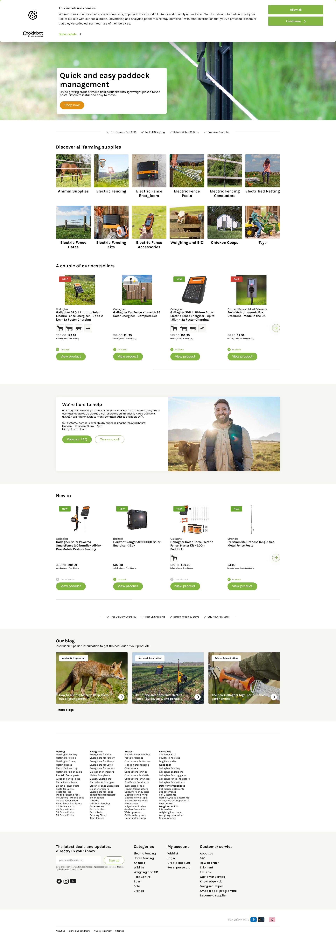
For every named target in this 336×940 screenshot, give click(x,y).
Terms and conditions (79, 931)
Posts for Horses (133, 757)
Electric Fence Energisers (104, 785)
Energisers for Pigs (100, 754)
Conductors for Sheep (137, 778)
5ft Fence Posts (65, 812)
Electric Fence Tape (135, 797)
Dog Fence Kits (167, 761)
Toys (137, 881)
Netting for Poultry (66, 754)
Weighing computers (171, 815)
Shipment (206, 867)
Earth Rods (96, 812)
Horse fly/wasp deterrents (174, 797)
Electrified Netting (66, 768)
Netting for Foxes (66, 757)
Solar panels (97, 797)
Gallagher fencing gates (172, 775)
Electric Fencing (145, 853)
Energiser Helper (211, 886)
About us (60, 931)
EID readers (165, 809)
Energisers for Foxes (101, 791)
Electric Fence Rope (135, 800)
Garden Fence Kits (135, 809)
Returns (205, 872)
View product (71, 356)
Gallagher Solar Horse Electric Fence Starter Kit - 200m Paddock (191, 545)
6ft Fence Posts (65, 815)
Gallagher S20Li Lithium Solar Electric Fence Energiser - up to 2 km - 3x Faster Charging (79, 316)
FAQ (203, 858)
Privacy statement (103, 931)
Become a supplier (213, 895)
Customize (293, 21)
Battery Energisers (100, 778)
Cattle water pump (135, 815)
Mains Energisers (100, 775)
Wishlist (172, 853)
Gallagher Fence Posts (172, 782)
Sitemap (119, 931)
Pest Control (166, 803)
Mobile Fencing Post (68, 794)
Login (171, 858)
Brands (139, 891)
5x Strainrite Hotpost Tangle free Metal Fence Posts (251, 543)
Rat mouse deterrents (172, 788)
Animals (139, 863)
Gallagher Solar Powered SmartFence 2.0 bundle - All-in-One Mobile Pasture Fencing (78, 545)
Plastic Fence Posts (67, 800)
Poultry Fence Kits (169, 757)
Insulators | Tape (134, 785)
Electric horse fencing (137, 754)
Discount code (167, 818)
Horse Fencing (144, 858)
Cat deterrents (167, 791)
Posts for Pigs (64, 791)
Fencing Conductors (136, 788)
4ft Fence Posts (65, 809)
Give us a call (110, 439)
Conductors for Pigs (135, 771)
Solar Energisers (99, 788)
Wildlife (139, 867)
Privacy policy (76, 869)
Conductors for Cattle (136, 775)
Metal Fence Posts (66, 782)
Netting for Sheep (66, 761)
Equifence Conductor (136, 782)
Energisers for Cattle (102, 764)
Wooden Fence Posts (68, 778)
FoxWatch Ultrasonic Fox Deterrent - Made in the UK (247, 314)
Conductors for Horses (137, 761)
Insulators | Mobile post (70, 797)
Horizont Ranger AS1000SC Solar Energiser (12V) (136, 543)
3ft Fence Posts (65, 806)
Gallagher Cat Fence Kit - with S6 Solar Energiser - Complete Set (136, 314)
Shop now (72, 105)
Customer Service (212, 877)
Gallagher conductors (137, 791)
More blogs (66, 710)
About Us (206, 853)
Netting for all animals (69, 771)
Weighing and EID (146, 872)
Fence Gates (131, 803)
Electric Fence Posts (68, 785)
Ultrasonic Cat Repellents (174, 800)
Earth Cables (97, 809)
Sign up (114, 860)
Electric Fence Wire (135, 794)
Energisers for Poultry (102, 757)
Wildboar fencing (100, 803)
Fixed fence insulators (69, 803)
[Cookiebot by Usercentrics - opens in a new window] (33, 34)
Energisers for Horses (102, 768)
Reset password (179, 867)
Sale (137, 886)
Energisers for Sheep (102, 761)
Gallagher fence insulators (174, 778)
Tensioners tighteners (103, 794)
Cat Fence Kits (167, 754)
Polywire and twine (135, 806)
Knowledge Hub (211, 881)
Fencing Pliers (98, 815)
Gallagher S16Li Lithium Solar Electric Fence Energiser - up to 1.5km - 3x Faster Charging (192, 316)
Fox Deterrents (167, 794)
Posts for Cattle (65, 788)
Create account (178, 863)
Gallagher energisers (102, 771)
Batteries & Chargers (102, 782)
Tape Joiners (97, 818)
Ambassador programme (218, 891)
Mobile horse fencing (136, 764)
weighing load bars (170, 812)
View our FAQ (77, 439)
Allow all (296, 9)
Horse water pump (135, 818)
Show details (67, 34)
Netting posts (64, 764)
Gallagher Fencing (169, 768)
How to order (209, 863)
